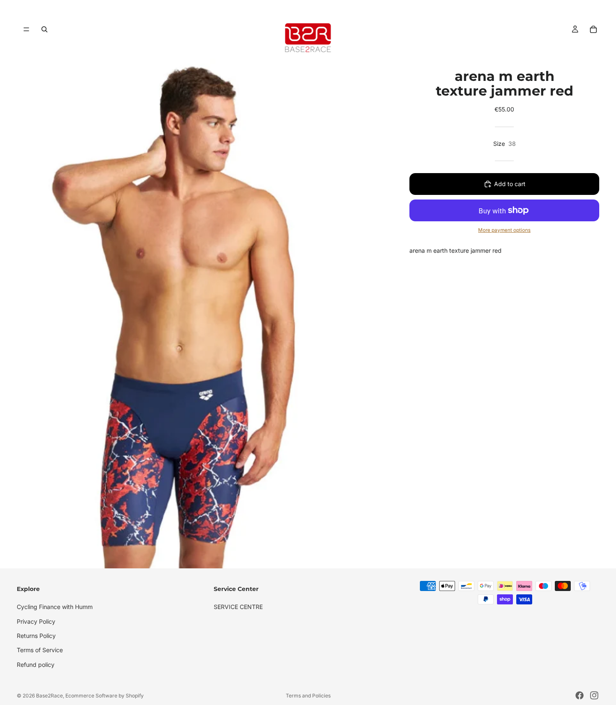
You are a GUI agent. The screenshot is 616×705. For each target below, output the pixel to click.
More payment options (504, 230)
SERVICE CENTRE (238, 606)
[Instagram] (594, 695)
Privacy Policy (36, 621)
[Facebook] (580, 695)
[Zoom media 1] (195, 313)
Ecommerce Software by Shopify (104, 695)
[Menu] (26, 29)
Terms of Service (40, 649)
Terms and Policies (308, 695)
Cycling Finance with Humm (55, 606)
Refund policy (35, 664)
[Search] (44, 29)
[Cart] (593, 29)
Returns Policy (36, 635)
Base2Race (49, 695)
